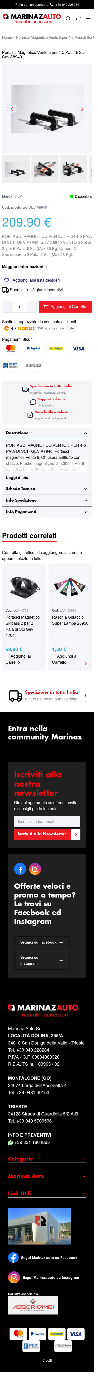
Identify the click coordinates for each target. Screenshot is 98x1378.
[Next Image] (82, 109)
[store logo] (32, 18)
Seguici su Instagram (41, 960)
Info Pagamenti (21, 512)
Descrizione (17, 433)
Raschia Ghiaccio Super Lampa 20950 (70, 620)
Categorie (20, 1159)
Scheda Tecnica (20, 489)
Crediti (47, 1360)
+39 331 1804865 (31, 1142)
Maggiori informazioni (25, 266)
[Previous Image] (12, 109)
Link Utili (19, 1194)
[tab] (47, 433)
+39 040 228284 (47, 4)
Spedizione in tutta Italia (51, 692)
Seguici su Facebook (41, 942)
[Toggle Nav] (88, 19)
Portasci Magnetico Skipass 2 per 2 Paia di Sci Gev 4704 (23, 626)
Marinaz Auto (26, 1176)
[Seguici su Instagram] (14, 1277)
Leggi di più (17, 477)
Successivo (86, 664)
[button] (16, 169)
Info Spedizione (21, 500)
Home (7, 37)
